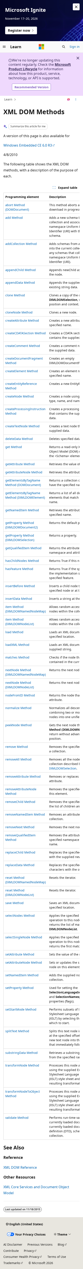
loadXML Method (17, 645)
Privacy (29, 1251)
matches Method (17, 657)
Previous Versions (40, 1244)
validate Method (17, 1118)
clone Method (15, 295)
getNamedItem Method (22, 510)
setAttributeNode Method (23, 962)
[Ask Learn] (68, 99)
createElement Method (21, 371)
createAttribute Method (22, 320)
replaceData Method (19, 865)
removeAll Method (18, 759)
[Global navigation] (4, 47)
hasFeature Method (19, 569)
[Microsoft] (41, 47)
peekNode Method (18, 725)
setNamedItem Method (22, 975)
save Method (14, 903)
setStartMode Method (20, 1009)
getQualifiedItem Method (23, 548)
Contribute (11, 1251)
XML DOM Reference (20, 1167)
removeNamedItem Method (25, 814)
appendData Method (20, 282)
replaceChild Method (20, 852)
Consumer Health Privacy (21, 1257)
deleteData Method (19, 439)
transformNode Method (22, 1065)
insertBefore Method (20, 586)
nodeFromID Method (20, 695)
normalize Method (18, 708)
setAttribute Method (19, 954)
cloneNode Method (19, 312)
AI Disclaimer (12, 1244)
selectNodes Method (20, 916)
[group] (41, 666)
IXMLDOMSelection (62, 768)
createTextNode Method (22, 426)
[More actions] (76, 99)
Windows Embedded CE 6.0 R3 (27, 145)
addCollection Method (21, 244)
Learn (8, 99)
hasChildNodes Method (22, 561)
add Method (14, 218)
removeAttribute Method (23, 776)
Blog (61, 1244)
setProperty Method (19, 988)
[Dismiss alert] (76, 6)
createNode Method (19, 396)
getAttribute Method (20, 464)
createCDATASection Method (25, 333)
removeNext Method (19, 827)
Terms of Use (56, 1257)
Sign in (75, 47)
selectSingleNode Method (23, 937)
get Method (13, 447)
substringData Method (21, 1053)
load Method (14, 632)
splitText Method (17, 1031)
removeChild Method (20, 802)
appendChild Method (20, 270)
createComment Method (22, 346)
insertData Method (18, 599)
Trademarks (11, 1263)
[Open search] (63, 47)
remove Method (16, 747)
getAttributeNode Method (23, 472)
